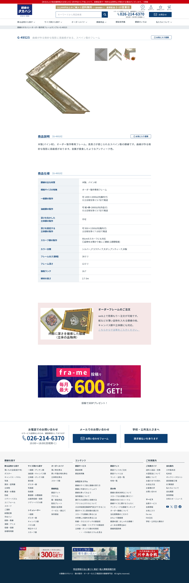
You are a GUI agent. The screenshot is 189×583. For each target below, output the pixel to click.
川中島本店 (170, 470)
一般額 (30, 514)
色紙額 (30, 491)
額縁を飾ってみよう (83, 492)
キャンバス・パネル (12, 477)
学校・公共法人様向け (155, 521)
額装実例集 (79, 473)
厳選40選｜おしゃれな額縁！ (122, 521)
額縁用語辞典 (115, 528)
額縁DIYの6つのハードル (120, 499)
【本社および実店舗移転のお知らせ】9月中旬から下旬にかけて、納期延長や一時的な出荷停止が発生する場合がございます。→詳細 (94, 2)
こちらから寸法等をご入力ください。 (119, 329)
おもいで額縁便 (116, 517)
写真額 (30, 488)
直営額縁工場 (171, 480)
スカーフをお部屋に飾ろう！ (122, 496)
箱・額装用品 (56, 499)
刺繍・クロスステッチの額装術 (87, 521)
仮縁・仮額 (8, 527)
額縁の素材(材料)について (120, 492)
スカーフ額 (32, 532)
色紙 (6, 495)
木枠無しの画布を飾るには (86, 517)
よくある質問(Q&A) (118, 525)
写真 (6, 480)
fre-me (149, 514)
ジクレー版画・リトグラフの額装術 (89, 525)
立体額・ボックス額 (36, 477)
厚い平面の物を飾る (59, 473)
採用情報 (169, 495)
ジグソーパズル (10, 498)
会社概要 (169, 491)
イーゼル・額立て (58, 510)
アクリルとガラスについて (86, 503)
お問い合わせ (151, 491)
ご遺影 (7, 509)
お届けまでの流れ (153, 480)
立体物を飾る (56, 477)
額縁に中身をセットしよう (86, 489)
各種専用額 (8, 531)
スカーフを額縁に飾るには (86, 514)
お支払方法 (150, 484)
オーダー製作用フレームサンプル (44, 27)
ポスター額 (32, 484)
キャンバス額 (33, 521)
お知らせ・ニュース (174, 498)
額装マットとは (116, 473)
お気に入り (150, 510)
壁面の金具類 (56, 507)
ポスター (8, 473)
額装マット (55, 492)
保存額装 (54, 514)
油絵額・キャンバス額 (37, 473)
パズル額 (31, 525)
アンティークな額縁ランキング (122, 507)
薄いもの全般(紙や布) (13, 470)
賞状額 (30, 480)
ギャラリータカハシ (174, 477)
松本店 (169, 473)
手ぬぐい (8, 516)
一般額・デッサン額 (36, 470)
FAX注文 (149, 517)
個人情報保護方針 (107, 569)
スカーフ (8, 506)
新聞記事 (8, 513)
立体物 (7, 488)
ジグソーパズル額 (35, 502)
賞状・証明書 (9, 484)
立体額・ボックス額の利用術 (87, 528)
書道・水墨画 (9, 491)
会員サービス (151, 503)
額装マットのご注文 (118, 470)
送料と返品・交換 (153, 470)
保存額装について (82, 496)
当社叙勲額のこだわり (119, 514)
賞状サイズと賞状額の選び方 (87, 510)
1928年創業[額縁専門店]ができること (90, 507)
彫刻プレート (56, 503)
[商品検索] (105, 14)
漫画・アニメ (9, 524)
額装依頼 (78, 470)
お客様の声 (150, 488)
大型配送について (153, 473)
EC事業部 (170, 484)
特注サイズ (32, 528)
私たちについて (172, 488)
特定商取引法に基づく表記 (85, 569)
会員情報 (149, 507)
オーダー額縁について (119, 510)
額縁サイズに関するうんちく (122, 503)
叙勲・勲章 (8, 520)
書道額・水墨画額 (35, 495)
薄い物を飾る (56, 470)
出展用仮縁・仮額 (35, 498)
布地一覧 (114, 480)
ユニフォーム (9, 502)
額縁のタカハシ (23, 27)
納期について (151, 477)
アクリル (54, 496)
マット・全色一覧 (117, 477)
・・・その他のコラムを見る (88, 532)
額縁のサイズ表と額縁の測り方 (87, 485)
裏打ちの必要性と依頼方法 (86, 499)
